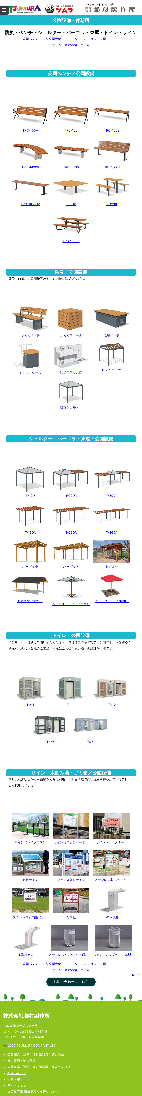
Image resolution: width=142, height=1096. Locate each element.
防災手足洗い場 (71, 373)
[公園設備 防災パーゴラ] (111, 354)
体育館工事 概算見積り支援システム (33, 1092)
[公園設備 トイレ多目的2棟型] (50, 725)
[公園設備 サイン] (30, 826)
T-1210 (71, 204)
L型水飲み (111, 917)
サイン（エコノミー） (111, 842)
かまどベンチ (30, 335)
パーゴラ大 (71, 566)
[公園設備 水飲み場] (111, 900)
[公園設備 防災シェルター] (71, 392)
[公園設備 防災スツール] (71, 318)
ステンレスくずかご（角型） (69, 955)
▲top (135, 975)
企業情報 (13, 1079)
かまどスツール (71, 335)
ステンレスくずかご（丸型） (113, 955)
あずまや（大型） (30, 601)
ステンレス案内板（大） (111, 880)
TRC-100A (30, 130)
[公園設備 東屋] (111, 551)
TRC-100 (71, 130)
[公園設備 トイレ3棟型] (91, 725)
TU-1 (71, 705)
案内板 (71, 917)
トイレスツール (30, 373)
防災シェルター (71, 407)
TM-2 (112, 705)
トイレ (114, 39)
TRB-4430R (30, 167)
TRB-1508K (71, 241)
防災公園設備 (51, 39)
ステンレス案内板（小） (30, 917)
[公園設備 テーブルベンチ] (111, 187)
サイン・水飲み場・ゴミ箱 (71, 45)
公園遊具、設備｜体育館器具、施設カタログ (38, 1067)
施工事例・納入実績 (21, 1060)
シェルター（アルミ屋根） (71, 604)
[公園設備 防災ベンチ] (30, 318)
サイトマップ (16, 1085)
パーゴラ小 (30, 566)
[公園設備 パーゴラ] (30, 516)
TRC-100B (111, 130)
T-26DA (71, 532)
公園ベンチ (30, 39)
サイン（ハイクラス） (30, 842)
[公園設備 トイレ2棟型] (111, 688)
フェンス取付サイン (71, 880)
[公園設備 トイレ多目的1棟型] (71, 688)
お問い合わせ (16, 1073)
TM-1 (30, 705)
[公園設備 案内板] (111, 863)
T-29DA (71, 495)
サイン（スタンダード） (71, 842)
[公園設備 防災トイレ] (30, 356)
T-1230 (111, 204)
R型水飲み (26, 955)
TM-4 (91, 742)
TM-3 (50, 742)
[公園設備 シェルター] (30, 479)
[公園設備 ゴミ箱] (69, 938)
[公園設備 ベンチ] (30, 114)
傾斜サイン (30, 880)
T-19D (30, 495)
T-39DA (111, 495)
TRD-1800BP (30, 204)
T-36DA (111, 532)
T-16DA (30, 532)
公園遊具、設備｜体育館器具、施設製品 (35, 1054)
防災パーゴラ (111, 370)
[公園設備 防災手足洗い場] (71, 356)
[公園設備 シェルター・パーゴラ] (71, 479)
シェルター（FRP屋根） (112, 601)
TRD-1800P (111, 167)
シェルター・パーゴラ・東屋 (85, 39)
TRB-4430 (71, 167)
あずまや (111, 566)
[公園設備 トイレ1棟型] (30, 688)
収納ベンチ (112, 335)
